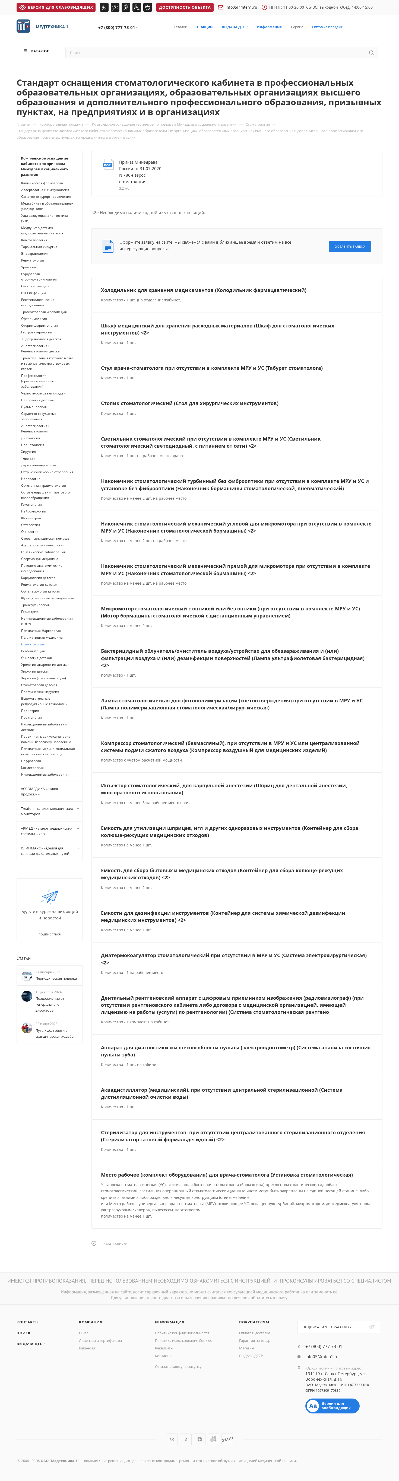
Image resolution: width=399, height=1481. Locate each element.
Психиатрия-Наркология (41, 630)
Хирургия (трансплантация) (43, 678)
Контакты (28, 1322)
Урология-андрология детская (45, 664)
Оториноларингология (39, 325)
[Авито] (213, 1439)
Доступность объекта (185, 7)
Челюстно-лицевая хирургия (44, 393)
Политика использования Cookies (183, 1340)
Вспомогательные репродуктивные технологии (44, 701)
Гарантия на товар (254, 1340)
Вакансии (87, 1348)
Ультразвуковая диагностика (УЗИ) (44, 218)
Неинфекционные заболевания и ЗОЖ (47, 621)
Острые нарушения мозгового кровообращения (45, 495)
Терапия (28, 458)
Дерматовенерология (38, 465)
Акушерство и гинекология (43, 545)
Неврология (30, 478)
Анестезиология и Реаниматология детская (41, 348)
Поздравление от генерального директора (50, 1004)
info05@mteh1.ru (241, 7)
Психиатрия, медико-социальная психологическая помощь (48, 751)
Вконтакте (172, 1439)
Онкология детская (36, 657)
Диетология (30, 438)
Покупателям (254, 1322)
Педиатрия (30, 710)
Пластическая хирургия (40, 691)
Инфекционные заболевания (45, 774)
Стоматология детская (39, 685)
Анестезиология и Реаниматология (35, 428)
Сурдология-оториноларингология (39, 277)
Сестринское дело (35, 286)
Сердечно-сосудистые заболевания (38, 416)
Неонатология (32, 444)
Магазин (246, 1348)
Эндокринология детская (41, 339)
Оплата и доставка (254, 1332)
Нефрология (31, 761)
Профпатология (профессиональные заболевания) (37, 381)
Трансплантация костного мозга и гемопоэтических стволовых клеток (47, 363)
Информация (170, 1322)
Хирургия (28, 451)
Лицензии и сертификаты (100, 1340)
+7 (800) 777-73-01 (116, 27)
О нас (83, 1332)
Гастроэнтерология (36, 332)
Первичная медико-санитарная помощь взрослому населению (46, 739)
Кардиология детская (38, 577)
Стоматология (32, 644)
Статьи (24, 958)
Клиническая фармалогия (42, 183)
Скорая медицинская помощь (45, 538)
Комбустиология (34, 240)
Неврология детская (37, 400)
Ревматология (32, 260)
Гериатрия (29, 611)
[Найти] (371, 52)
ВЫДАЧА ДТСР (31, 1343)
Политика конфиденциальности (182, 1332)
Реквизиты (164, 1348)
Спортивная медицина (39, 558)
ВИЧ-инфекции (33, 293)
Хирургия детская (35, 671)
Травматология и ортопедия (44, 312)
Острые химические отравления (47, 472)
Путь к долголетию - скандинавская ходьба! (55, 1033)
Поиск (24, 1332)
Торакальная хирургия (39, 246)
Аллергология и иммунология (45, 189)
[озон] (227, 1439)
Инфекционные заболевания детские (45, 727)
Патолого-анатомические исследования (41, 568)
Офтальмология (34, 318)
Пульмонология (34, 407)
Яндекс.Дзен (199, 1439)
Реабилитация (33, 651)
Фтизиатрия (31, 518)
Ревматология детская (39, 584)
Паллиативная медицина (42, 637)
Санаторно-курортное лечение (46, 196)
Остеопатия (30, 525)
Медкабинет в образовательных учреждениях (47, 206)
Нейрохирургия (33, 511)
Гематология (31, 504)
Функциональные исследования (47, 598)
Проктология (31, 717)
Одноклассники (186, 1439)
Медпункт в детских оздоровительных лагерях (42, 230)
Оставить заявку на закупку (178, 1366)
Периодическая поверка (56, 978)
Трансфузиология (35, 605)
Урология (28, 267)
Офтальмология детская (40, 591)
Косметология (32, 767)
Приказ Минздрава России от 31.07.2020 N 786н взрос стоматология (140, 171)
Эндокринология (34, 253)
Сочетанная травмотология (43, 485)
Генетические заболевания (43, 552)
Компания (90, 1322)
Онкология (30, 531)
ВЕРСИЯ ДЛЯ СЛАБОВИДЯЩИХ (60, 7)
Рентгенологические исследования (38, 302)
